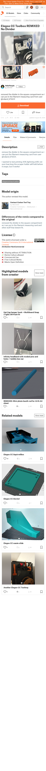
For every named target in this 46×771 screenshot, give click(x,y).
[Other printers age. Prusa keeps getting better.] (23, 127)
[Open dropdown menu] (43, 25)
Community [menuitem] (35, 13)
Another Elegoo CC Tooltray (16, 587)
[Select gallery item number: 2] (22, 308)
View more (39, 273)
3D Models (6, 20)
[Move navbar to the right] (43, 13)
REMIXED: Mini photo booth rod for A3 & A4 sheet (23, 402)
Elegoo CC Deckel (12, 499)
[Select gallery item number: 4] (25, 308)
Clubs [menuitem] (26, 13)
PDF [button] (41, 147)
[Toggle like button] (5, 317)
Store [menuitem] (19, 13)
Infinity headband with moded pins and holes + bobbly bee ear (21, 358)
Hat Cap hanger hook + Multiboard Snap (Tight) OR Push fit (21, 313)
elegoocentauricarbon (10, 181)
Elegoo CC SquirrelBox (14, 454)
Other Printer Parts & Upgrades (34, 20)
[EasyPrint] (27, 7)
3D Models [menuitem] (10, 13)
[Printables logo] (2, 13)
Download (24, 105)
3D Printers (17, 20)
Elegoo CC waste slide (13, 543)
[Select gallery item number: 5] (26, 538)
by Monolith (14, 205)
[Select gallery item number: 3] (24, 353)
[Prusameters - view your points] (31, 7)
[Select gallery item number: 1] (20, 308)
